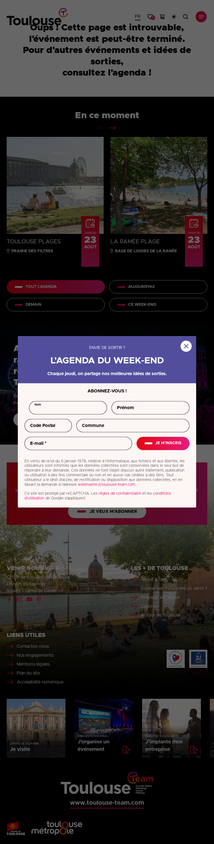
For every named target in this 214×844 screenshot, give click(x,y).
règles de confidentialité (120, 494)
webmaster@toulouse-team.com (106, 485)
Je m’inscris (168, 443)
